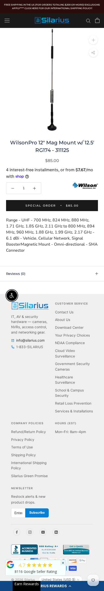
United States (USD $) (58, 579)
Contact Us (64, 312)
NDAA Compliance (70, 343)
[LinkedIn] (56, 532)
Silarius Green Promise (29, 476)
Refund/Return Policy (28, 432)
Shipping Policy (23, 455)
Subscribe (37, 512)
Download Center (69, 327)
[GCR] (10, 564)
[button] (52, 586)
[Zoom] (93, 39)
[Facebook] (16, 532)
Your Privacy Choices (72, 335)
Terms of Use (22, 447)
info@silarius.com (30, 340)
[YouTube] (42, 532)
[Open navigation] (7, 20)
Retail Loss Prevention (73, 403)
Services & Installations (74, 411)
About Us (62, 320)
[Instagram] (29, 532)
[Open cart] (97, 20)
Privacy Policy (22, 440)
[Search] (88, 20)
